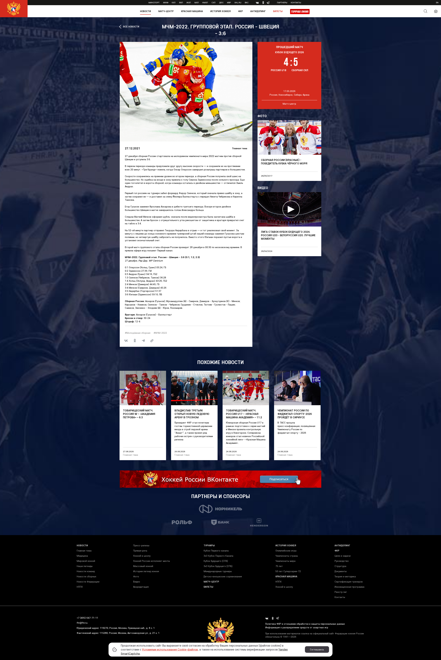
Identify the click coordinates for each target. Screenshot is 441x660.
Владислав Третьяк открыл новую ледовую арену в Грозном (192, 414)
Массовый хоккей (143, 566)
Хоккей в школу (142, 555)
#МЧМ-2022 (160, 332)
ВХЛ (181, 2)
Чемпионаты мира (285, 560)
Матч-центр (166, 11)
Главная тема (239, 148)
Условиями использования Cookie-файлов (170, 649)
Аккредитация (141, 586)
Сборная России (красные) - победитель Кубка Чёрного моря (284, 161)
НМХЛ (205, 2)
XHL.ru (237, 2)
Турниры (209, 545)
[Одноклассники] (134, 340)
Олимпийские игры (285, 550)
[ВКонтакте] (126, 340)
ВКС (247, 2)
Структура (340, 566)
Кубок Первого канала (216, 550)
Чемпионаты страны (286, 555)
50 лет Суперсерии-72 (288, 571)
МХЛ (196, 2)
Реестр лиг (341, 592)
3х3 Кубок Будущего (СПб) (218, 566)
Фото (136, 576)
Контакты (296, 2)
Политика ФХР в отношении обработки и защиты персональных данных (305, 623)
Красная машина (192, 11)
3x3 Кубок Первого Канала (218, 555)
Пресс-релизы (141, 545)
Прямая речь (140, 550)
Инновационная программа (349, 586)
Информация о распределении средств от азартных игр (296, 627)
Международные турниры (218, 571)
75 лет (279, 566)
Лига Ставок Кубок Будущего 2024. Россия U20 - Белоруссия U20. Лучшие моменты (288, 235)
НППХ (80, 586)
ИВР (229, 2)
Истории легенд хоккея (146, 571)
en (437, 2)
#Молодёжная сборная (137, 332)
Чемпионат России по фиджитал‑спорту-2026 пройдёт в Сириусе (295, 414)
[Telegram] (143, 340)
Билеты (278, 11)
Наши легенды (85, 566)
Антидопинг (258, 11)
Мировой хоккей (86, 560)
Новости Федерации (88, 581)
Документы (341, 571)
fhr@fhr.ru (82, 622)
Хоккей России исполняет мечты (151, 560)
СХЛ (214, 2)
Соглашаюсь (317, 649)
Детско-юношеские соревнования (223, 576)
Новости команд (86, 571)
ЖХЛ (188, 2)
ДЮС (221, 2)
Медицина (82, 555)
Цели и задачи (343, 555)
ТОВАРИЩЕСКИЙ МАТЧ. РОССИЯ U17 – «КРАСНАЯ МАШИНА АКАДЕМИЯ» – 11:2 (244, 414)
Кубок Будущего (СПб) (216, 560)
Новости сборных (86, 576)
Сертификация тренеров (349, 581)
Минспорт (154, 2)
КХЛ (174, 2)
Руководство (342, 560)
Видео (136, 581)
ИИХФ (165, 2)
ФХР (240, 11)
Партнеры (282, 2)
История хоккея (220, 11)
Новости (145, 11)
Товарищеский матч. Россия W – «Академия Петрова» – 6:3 (139, 414)
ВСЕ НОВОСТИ (131, 26)
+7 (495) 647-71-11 (87, 617)
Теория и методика (345, 576)
